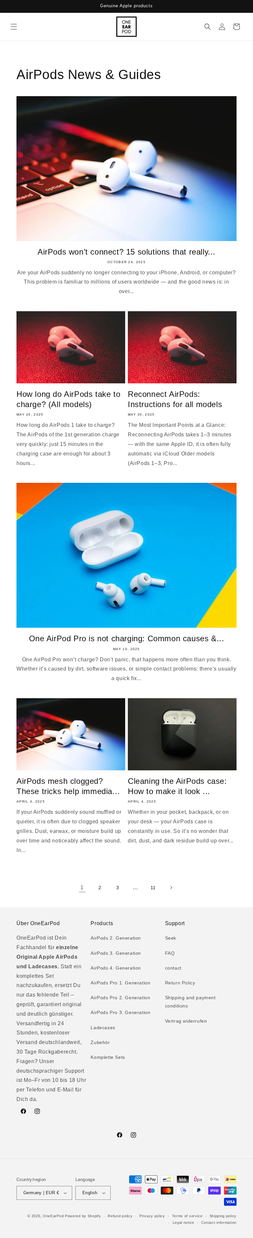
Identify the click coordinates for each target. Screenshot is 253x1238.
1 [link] (82, 887)
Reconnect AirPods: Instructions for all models (175, 399)
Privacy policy (152, 1216)
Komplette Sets (108, 1057)
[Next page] (171, 887)
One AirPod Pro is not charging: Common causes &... (126, 638)
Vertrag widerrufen (186, 1021)
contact (173, 968)
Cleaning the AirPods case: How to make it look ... (177, 786)
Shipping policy (223, 1216)
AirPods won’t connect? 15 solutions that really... (126, 251)
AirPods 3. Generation (116, 953)
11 (153, 887)
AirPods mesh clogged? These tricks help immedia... (68, 786)
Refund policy (120, 1216)
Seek (170, 938)
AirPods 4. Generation (116, 968)
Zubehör (100, 1042)
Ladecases (103, 1027)
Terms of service (187, 1216)
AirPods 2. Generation (116, 938)
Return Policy (180, 982)
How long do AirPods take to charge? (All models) (68, 399)
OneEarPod (53, 1216)
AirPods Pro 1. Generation (120, 982)
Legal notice (183, 1222)
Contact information (219, 1222)
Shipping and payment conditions (190, 1001)
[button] (14, 26)
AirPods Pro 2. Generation (120, 997)
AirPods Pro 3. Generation (120, 1012)
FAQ (170, 953)
